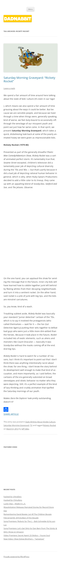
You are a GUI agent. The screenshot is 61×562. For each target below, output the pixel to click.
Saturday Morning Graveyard (16, 425)
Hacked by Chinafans (13, 500)
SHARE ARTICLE (11, 414)
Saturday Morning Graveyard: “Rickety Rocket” (29, 79)
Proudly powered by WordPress (16, 556)
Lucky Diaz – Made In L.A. (15, 503)
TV (31, 425)
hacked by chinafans (12, 496)
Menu (30, 9)
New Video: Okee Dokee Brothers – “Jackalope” (24, 539)
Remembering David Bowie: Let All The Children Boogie (28, 514)
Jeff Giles (25, 429)
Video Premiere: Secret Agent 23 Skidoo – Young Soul (27, 535)
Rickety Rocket (49, 425)
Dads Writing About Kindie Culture (40, 421)
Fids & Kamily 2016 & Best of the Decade (21, 517)
